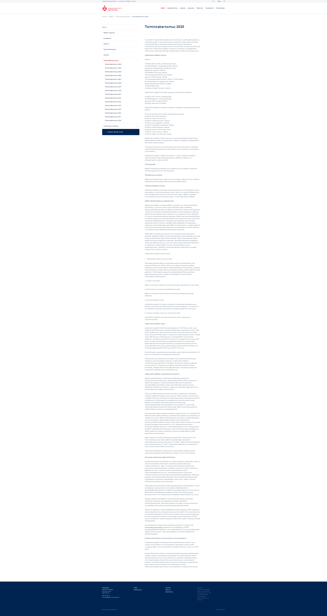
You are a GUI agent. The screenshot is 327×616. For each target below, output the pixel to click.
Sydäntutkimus (172, 8)
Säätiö (163, 8)
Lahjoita (182, 8)
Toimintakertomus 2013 (113, 109)
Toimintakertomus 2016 (113, 98)
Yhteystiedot (220, 8)
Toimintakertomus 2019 (113, 87)
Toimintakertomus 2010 (113, 120)
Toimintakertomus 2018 (113, 90)
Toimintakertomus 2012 (113, 113)
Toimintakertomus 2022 (113, 75)
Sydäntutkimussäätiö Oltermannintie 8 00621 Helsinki (107, 591)
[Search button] (224, 1)
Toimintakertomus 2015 (113, 102)
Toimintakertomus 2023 (113, 72)
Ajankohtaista (169, 591)
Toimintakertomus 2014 (113, 105)
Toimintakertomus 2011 (113, 117)
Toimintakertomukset (124, 16)
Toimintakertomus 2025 (113, 64)
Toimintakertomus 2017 (113, 94)
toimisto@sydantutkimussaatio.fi (110, 597)
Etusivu (104, 16)
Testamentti (209, 8)
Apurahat (191, 8)
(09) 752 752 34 (106, 595)
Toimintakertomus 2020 (113, 83)
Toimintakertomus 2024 (113, 68)
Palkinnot (200, 8)
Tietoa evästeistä (220, 609)
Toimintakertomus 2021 (113, 79)
